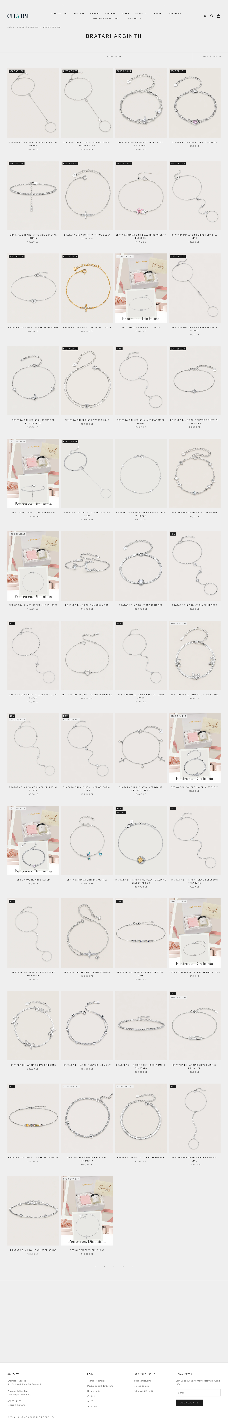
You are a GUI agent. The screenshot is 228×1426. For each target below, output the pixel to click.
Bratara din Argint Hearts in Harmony (87, 1159)
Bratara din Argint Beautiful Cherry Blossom (141, 236)
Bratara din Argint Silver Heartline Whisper (140, 514)
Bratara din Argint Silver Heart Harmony (33, 974)
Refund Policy (94, 1391)
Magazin (35, 27)
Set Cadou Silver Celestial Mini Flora (194, 972)
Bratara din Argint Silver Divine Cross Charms (141, 788)
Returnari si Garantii (143, 1391)
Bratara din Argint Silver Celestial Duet (87, 788)
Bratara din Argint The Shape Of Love (87, 694)
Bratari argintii (52, 27)
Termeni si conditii (96, 1380)
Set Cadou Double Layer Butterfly (194, 787)
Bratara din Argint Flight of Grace (195, 694)
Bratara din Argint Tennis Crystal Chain (33, 236)
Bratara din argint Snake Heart (141, 605)
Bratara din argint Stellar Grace (195, 512)
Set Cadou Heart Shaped (33, 880)
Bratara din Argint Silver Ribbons (33, 1065)
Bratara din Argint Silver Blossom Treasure (194, 881)
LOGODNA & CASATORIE (104, 18)
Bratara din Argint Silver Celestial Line (141, 974)
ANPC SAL (92, 1406)
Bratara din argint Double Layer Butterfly (140, 144)
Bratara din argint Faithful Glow (87, 235)
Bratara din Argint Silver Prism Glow (33, 1157)
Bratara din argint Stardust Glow (87, 972)
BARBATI (140, 13)
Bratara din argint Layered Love (87, 420)
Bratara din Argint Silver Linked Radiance (194, 1066)
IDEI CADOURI (59, 13)
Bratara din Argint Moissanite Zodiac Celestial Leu (140, 881)
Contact (91, 1396)
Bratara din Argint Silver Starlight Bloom (33, 696)
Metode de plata (141, 1385)
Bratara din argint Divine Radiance (87, 327)
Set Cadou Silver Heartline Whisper (33, 605)
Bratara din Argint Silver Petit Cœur (33, 327)
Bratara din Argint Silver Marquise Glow (141, 421)
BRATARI (79, 13)
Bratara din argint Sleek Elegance (141, 1157)
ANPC (90, 1401)
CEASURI (157, 13)
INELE (125, 13)
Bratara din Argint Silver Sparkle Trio (87, 514)
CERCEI (94, 13)
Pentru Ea (157, 1343)
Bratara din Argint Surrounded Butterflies (33, 421)
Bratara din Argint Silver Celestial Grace (33, 144)
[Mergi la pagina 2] (132, 1266)
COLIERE (110, 13)
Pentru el (183, 1343)
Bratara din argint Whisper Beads (33, 1250)
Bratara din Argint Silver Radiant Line (195, 1159)
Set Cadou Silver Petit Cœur (141, 327)
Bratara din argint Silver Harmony (87, 1065)
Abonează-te (189, 1402)
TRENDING (175, 13)
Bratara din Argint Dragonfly (87, 880)
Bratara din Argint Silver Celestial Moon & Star (87, 144)
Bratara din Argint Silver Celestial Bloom (33, 788)
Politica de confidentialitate (100, 1385)
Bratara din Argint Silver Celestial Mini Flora (194, 421)
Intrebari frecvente (142, 1380)
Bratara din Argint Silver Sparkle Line (195, 236)
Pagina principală (17, 27)
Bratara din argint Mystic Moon (87, 605)
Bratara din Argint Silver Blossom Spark (141, 696)
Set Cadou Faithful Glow (87, 1250)
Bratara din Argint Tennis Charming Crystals (140, 1066)
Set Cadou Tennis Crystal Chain (33, 512)
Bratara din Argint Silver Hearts (194, 605)
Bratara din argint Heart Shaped (194, 142)
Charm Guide (133, 18)
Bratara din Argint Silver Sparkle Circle (195, 329)
